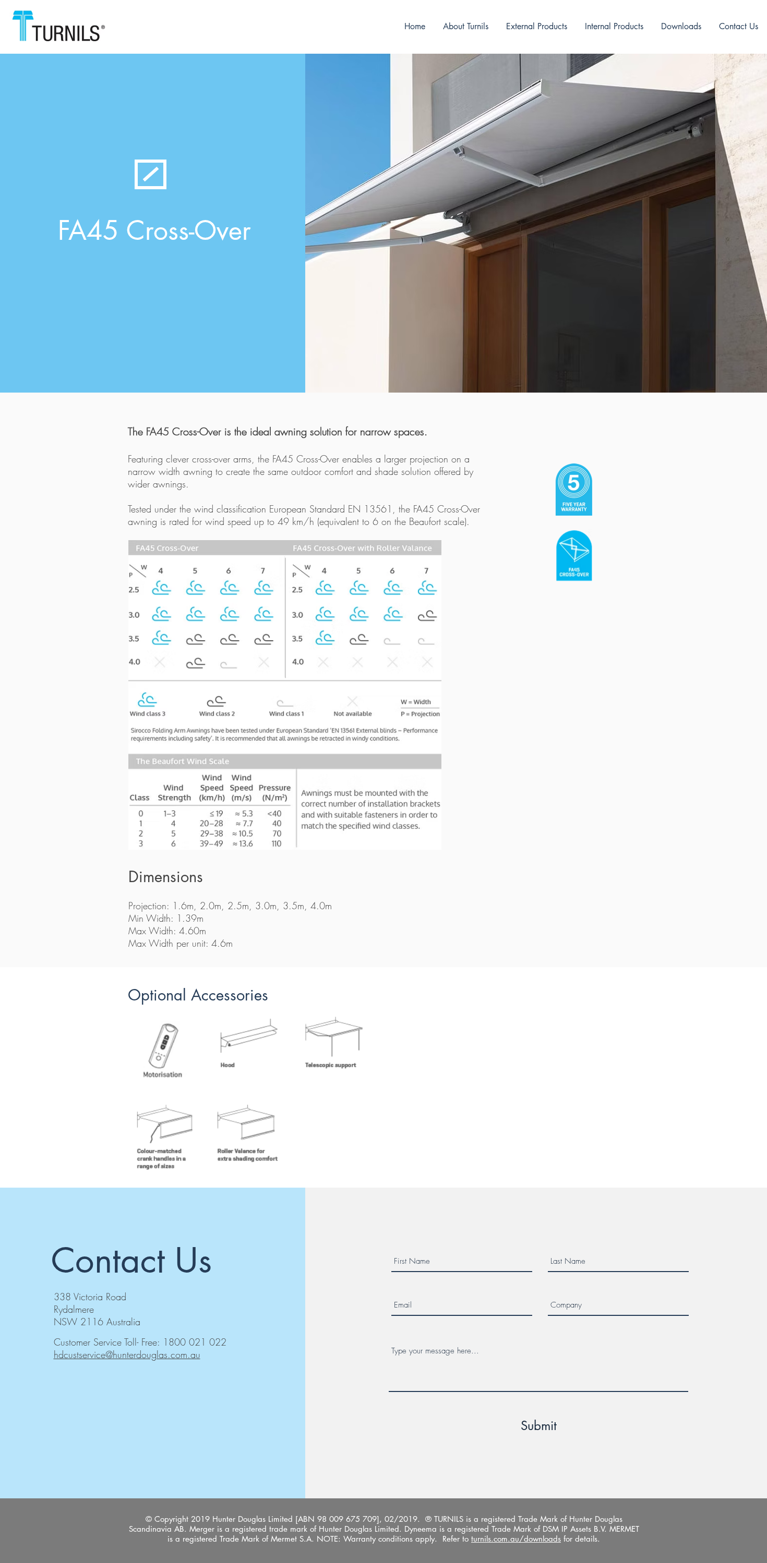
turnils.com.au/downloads (516, 1539)
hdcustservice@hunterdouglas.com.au (127, 1354)
